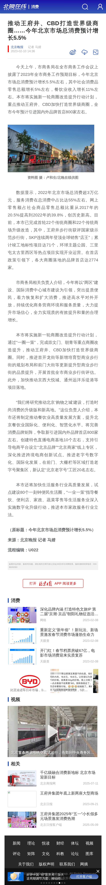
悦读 (46, 843)
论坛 (75, 854)
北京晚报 (17, 47)
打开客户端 (84, 876)
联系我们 (67, 864)
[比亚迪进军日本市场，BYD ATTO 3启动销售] (28, 680)
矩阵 (31, 854)
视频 (89, 843)
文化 (46, 854)
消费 (35, 7)
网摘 (84, 864)
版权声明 (46, 864)
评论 (16, 854)
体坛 (75, 843)
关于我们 (26, 864)
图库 (89, 854)
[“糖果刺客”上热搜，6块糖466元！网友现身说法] (71, 680)
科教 (60, 854)
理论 (31, 843)
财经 (60, 843)
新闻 (16, 843)
